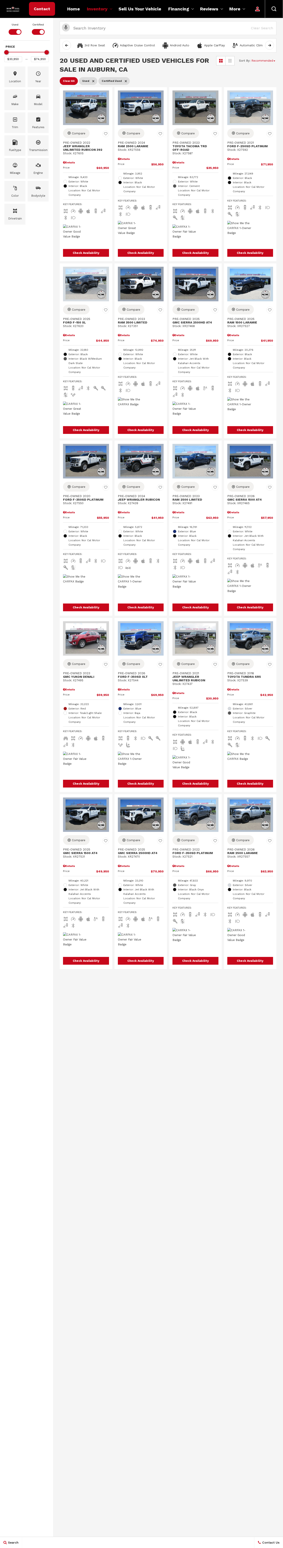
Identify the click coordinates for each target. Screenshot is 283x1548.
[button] (274, 9)
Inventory (97, 9)
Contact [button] (42, 8)
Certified (38, 24)
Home (73, 9)
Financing (178, 9)
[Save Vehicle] (105, 133)
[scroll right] (269, 45)
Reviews (209, 9)
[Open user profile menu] (257, 9)
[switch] (15, 28)
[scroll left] (66, 45)
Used (15, 24)
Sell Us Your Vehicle (140, 9)
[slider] (6, 52)
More (235, 10)
